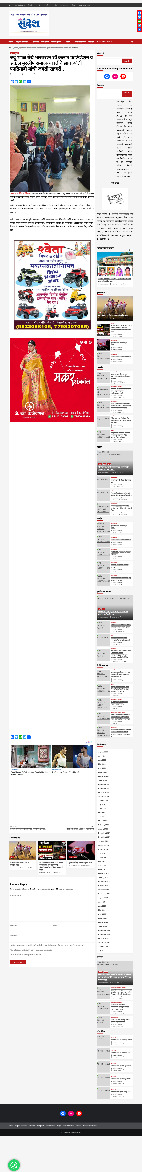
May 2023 (102, 910)
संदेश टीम (73, 5)
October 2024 (103, 841)
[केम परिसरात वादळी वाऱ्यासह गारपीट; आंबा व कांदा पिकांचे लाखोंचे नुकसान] (103, 627)
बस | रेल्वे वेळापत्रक (20, 5)
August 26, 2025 (117, 1013)
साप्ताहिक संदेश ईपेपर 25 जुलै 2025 (121, 1039)
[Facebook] (139, 13)
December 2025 (104, 784)
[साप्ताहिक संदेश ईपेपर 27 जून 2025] (103, 1093)
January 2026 (103, 780)
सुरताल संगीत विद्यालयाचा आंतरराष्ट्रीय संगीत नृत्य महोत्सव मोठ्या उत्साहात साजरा (120, 1007)
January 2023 (103, 926)
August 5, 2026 (117, 397)
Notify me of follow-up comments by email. (32, 950)
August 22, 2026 (28, 867)
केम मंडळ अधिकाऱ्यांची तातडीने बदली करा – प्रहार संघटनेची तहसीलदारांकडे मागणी (121, 391)
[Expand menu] (29, 42)
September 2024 (104, 845)
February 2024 (103, 873)
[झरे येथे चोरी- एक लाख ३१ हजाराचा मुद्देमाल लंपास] (103, 554)
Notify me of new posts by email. (27, 955)
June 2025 (102, 809)
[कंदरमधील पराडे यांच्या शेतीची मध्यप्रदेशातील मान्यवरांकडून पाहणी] (103, 640)
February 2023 (103, 922)
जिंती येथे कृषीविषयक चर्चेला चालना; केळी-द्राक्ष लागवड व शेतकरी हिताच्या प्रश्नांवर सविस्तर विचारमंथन (121, 405)
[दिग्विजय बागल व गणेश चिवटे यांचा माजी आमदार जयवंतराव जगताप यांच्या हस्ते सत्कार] (103, 421)
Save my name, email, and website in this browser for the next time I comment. (48, 945)
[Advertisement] (52, 798)
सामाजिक (120, 372)
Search (100, 53)
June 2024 (102, 857)
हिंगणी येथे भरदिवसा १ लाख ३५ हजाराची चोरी (80, 827)
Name (13, 926)
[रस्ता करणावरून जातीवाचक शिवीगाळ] (103, 358)
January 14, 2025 (28, 74)
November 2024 (104, 837)
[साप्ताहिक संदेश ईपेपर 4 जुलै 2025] (103, 1080)
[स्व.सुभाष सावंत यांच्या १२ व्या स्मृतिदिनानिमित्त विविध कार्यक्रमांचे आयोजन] (103, 377)
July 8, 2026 (127, 734)
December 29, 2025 (118, 500)
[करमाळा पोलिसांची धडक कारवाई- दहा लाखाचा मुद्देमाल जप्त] (103, 580)
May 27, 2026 (115, 617)
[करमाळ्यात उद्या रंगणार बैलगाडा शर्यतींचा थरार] (22, 850)
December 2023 (104, 882)
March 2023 (102, 918)
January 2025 (103, 829)
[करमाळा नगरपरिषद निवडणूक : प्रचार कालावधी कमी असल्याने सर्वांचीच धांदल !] (115, 264)
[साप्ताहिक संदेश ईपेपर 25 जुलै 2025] (103, 1040)
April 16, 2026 (116, 644)
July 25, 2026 (116, 708)
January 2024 (103, 877)
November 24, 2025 (117, 284)
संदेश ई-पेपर (38, 5)
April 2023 (102, 914)
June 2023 (102, 906)
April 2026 (102, 768)
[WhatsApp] (139, 21)
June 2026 (102, 760)
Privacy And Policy (84, 5)
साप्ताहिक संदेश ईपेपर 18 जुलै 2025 (121, 1053)
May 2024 (102, 861)
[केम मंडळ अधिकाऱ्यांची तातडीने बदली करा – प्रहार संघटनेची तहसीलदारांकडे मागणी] (103, 392)
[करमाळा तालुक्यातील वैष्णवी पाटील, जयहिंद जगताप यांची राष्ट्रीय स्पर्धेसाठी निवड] (103, 509)
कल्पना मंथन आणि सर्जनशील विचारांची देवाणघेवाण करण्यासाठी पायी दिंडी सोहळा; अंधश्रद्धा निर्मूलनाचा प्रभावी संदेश (114, 977)
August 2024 (103, 849)
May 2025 (102, 813)
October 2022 (103, 938)
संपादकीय (30, 5)
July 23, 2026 (116, 723)
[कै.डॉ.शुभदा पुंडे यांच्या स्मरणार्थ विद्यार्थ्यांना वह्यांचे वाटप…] (103, 704)
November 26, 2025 (118, 661)
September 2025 (104, 796)
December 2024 (104, 833)
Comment (15, 896)
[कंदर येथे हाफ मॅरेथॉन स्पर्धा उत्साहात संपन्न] (103, 482)
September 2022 (104, 942)
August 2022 (103, 946)
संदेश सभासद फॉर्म (64, 5)
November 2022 (104, 934)
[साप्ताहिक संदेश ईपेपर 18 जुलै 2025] (103, 1053)
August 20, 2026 (86, 865)
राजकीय (16, 53)
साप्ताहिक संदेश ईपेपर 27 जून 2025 (121, 1092)
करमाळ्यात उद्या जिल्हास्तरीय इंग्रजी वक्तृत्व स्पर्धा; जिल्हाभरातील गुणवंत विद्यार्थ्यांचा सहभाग (120, 674)
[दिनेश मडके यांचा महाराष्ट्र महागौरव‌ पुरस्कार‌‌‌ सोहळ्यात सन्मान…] (103, 1022)
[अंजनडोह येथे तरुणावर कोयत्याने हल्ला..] (103, 567)
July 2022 (101, 950)
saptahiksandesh (16, 74)
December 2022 (104, 930)
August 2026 (103, 752)
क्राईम (71, 857)
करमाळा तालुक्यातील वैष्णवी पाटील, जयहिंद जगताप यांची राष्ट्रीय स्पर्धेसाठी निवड (121, 508)
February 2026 (103, 776)
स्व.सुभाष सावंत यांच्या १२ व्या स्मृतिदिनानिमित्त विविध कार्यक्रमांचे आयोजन (120, 376)
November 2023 (104, 886)
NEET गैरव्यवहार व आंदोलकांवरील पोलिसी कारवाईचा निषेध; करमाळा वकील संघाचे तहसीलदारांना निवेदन (120, 717)
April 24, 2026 (117, 631)
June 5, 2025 (116, 1026)
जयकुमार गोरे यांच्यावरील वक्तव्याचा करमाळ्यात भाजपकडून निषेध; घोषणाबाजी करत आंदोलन (120, 435)
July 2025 (101, 804)
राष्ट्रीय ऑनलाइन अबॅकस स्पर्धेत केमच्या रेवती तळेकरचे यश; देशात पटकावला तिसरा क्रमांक (120, 689)
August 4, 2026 (117, 427)
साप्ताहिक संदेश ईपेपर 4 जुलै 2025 (121, 1079)
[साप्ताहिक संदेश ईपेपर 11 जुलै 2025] (103, 1066)
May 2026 (102, 764)
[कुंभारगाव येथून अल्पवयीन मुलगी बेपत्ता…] (81, 850)
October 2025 (103, 792)
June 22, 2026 (115, 472)
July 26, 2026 (116, 695)
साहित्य (55, 5)
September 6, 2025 (118, 999)
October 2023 (103, 890)
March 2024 (102, 869)
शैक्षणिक (109, 464)
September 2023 (104, 894)
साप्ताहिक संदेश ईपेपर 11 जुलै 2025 (121, 1066)
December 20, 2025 (118, 515)
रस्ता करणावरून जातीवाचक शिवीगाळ (121, 357)
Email (56, 926)
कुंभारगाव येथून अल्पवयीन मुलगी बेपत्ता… (81, 862)
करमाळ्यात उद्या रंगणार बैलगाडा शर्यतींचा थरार (113, 315)
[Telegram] (139, 25)
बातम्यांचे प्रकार (47, 5)
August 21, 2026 (57, 872)
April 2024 (102, 865)
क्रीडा (100, 464)
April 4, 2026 (116, 486)
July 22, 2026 (115, 982)
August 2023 (103, 898)
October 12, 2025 (117, 1044)
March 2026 (102, 772)
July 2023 (101, 902)
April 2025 (102, 817)
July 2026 (101, 756)
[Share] (139, 29)
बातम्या (12, 53)
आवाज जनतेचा (102, 273)
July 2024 (101, 853)
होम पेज (10, 5)
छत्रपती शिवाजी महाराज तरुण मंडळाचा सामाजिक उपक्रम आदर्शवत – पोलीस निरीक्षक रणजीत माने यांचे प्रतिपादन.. (121, 992)
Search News (126, 93)
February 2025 (103, 825)
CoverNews (66, 1132)
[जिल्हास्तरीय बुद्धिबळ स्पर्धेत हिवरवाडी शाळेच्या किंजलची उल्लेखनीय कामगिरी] (103, 495)
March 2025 (102, 821)
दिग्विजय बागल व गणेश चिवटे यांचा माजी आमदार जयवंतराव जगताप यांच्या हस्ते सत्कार (121, 420)
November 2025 (104, 788)
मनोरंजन (100, 971)
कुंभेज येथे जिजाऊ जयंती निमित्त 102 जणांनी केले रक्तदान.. (28, 827)
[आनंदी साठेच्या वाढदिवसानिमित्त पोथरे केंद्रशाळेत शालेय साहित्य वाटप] (103, 732)
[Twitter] (139, 17)
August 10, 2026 (117, 383)
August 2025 (103, 800)
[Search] (132, 42)
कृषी (100, 609)
